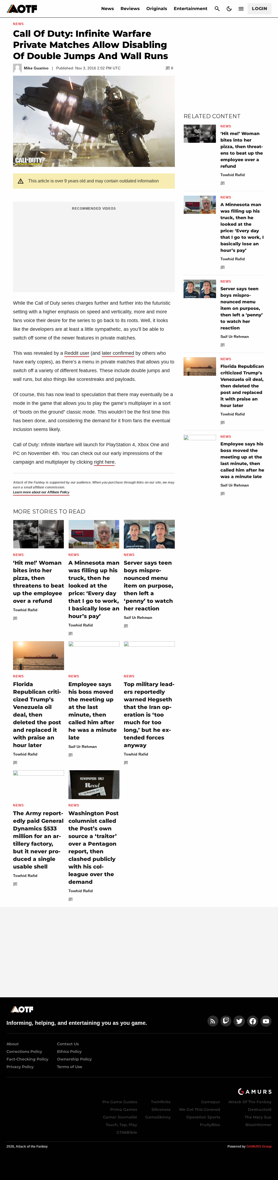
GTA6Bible (126, 1132)
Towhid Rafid (25, 610)
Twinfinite (161, 1101)
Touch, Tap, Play (121, 1124)
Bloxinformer (258, 1124)
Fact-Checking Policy (27, 1059)
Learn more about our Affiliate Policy (41, 492)
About (13, 1043)
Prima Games (123, 1109)
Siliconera (161, 1109)
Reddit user (76, 353)
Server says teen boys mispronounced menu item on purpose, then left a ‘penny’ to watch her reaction (148, 586)
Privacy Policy (20, 1066)
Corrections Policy (24, 1051)
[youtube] (266, 1021)
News (107, 8)
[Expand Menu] (241, 8)
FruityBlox (210, 1124)
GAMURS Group (259, 1146)
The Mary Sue (258, 1117)
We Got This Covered (199, 1109)
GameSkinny (158, 1117)
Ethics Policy (69, 1051)
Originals (156, 8)
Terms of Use (69, 1066)
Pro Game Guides (119, 1101)
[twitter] (239, 1021)
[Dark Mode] (229, 8)
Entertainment (190, 8)
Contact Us (68, 1043)
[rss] (212, 1021)
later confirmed (118, 353)
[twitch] (225, 1021)
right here (104, 462)
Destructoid (259, 1109)
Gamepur (210, 1101)
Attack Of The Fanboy (249, 1101)
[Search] (217, 8)
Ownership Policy (74, 1059)
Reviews (130, 8)
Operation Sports (203, 1117)
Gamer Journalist (120, 1117)
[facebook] (252, 1021)
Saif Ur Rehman (138, 617)
